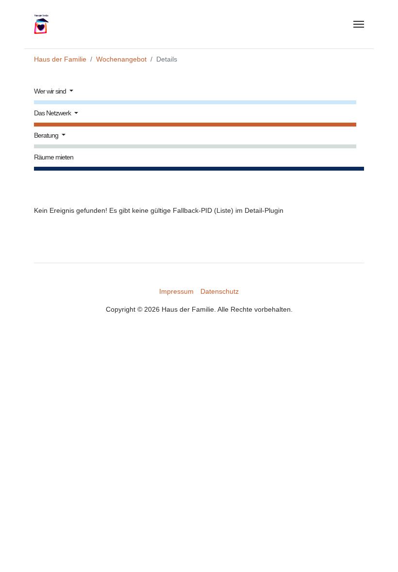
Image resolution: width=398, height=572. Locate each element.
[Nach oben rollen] (377, 551)
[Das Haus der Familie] (46, 24)
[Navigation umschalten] (358, 24)
